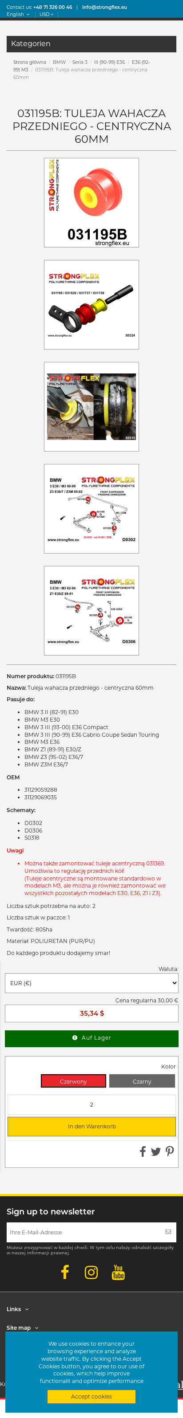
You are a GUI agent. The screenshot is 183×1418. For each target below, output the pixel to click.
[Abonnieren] (168, 1232)
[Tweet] (156, 1154)
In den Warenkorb (65, 1126)
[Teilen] (142, 1154)
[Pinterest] (170, 1154)
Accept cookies (91, 1396)
